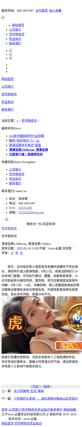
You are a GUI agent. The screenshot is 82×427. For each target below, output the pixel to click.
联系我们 (15, 43)
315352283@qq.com (31, 212)
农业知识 (15, 39)
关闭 (46, 386)
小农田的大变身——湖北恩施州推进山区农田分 (46, 398)
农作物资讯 (16, 34)
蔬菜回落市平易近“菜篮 (25, 145)
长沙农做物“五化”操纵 (29, 391)
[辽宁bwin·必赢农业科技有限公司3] (10, 58)
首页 (5, 409)
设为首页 (41, 10)
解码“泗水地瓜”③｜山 (24, 140)
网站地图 (70, 409)
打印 (35, 386)
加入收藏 (55, 10)
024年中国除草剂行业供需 (26, 136)
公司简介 (15, 29)
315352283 (25, 207)
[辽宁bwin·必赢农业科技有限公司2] (10, 54)
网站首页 (18, 25)
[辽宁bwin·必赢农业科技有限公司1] (10, 50)
